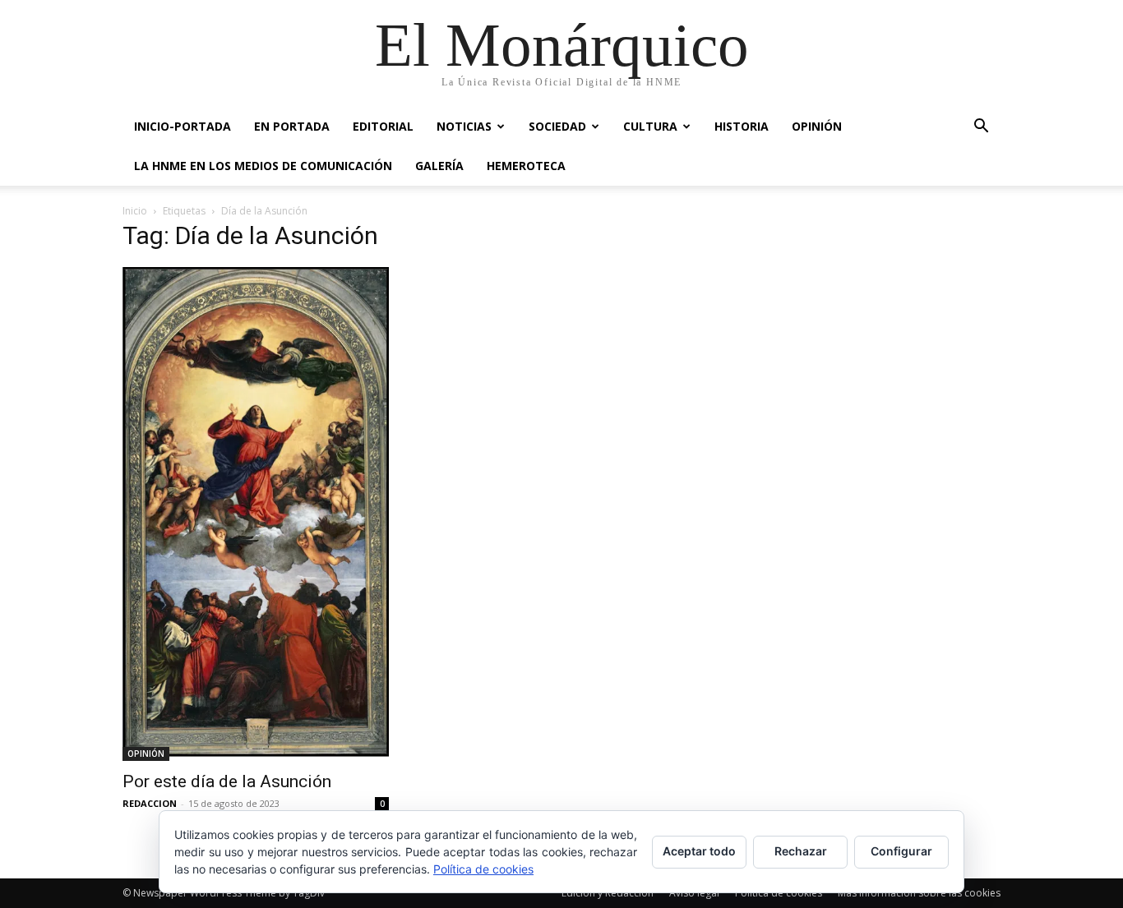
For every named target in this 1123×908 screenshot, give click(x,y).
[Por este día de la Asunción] (255, 514)
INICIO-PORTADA (182, 126)
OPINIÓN (817, 126)
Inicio (134, 211)
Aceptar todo (699, 851)
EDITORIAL (383, 126)
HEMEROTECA (526, 165)
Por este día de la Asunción (226, 781)
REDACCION (149, 803)
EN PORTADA (292, 126)
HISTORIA (741, 126)
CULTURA (650, 126)
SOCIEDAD (557, 126)
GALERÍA (439, 165)
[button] (981, 128)
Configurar (901, 851)
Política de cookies (483, 869)
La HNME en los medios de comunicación (263, 165)
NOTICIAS (464, 126)
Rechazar (800, 851)
